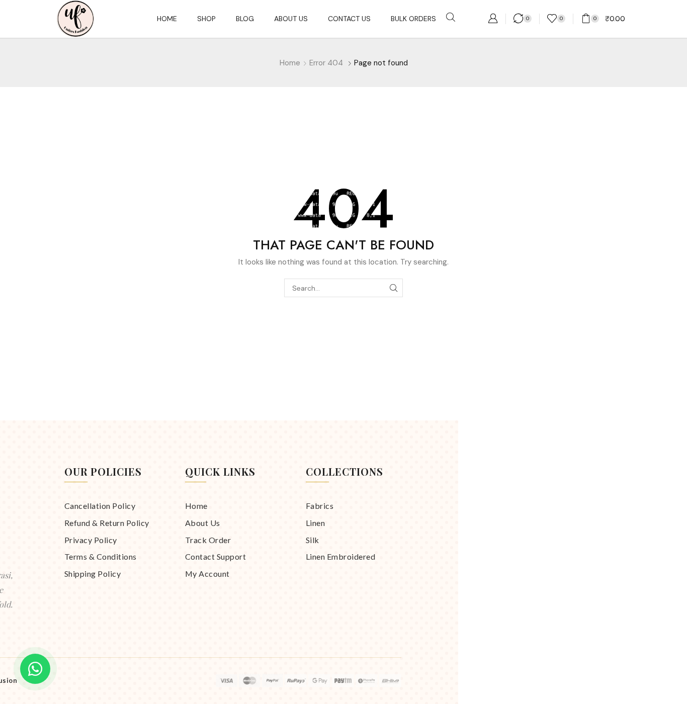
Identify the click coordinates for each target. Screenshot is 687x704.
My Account (207, 573)
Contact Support (215, 556)
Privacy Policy (90, 540)
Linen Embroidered (341, 556)
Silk (312, 540)
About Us (202, 522)
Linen (315, 522)
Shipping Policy (92, 573)
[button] (450, 18)
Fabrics (320, 505)
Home (290, 63)
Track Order (208, 540)
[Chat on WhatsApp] (35, 669)
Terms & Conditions (100, 556)
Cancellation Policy (100, 505)
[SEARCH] (393, 288)
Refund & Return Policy (106, 522)
